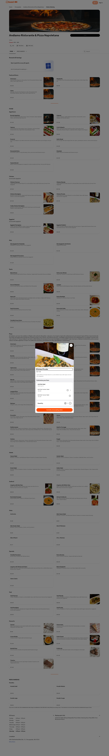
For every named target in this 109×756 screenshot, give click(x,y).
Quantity (40, 403)
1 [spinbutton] (67, 403)
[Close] (71, 345)
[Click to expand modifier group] (70, 390)
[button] (54, 355)
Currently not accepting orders (54, 410)
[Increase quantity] (70, 403)
